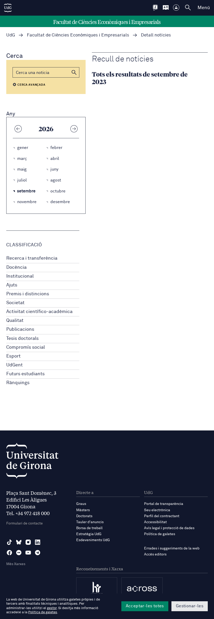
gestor (52, 608)
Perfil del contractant (161, 516)
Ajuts (11, 285)
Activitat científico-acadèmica (39, 311)
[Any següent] (74, 128)
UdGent (14, 365)
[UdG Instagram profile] (28, 542)
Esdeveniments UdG (93, 540)
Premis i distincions (27, 294)
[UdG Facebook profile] (9, 552)
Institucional (20, 276)
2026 (46, 128)
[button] (74, 72)
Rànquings (17, 382)
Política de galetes (159, 534)
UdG (10, 35)
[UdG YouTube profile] (28, 552)
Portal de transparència (163, 504)
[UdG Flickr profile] (19, 552)
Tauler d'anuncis (90, 522)
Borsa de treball (89, 528)
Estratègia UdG (89, 534)
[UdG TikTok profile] (9, 542)
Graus (81, 504)
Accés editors (155, 554)
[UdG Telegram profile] (37, 552)
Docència (16, 267)
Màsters (83, 510)
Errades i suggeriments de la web (171, 548)
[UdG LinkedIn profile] (37, 542)
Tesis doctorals (22, 338)
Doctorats (84, 516)
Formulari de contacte (24, 523)
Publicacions (20, 329)
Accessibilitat (155, 522)
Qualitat (14, 320)
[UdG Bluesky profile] (19, 542)
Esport (13, 356)
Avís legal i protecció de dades (169, 528)
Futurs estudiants (25, 374)
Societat (15, 303)
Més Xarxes (15, 564)
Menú (204, 7)
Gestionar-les (189, 606)
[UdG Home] (8, 8)
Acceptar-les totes (145, 606)
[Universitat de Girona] (32, 462)
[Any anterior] (18, 128)
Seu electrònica (157, 510)
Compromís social (25, 347)
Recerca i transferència (31, 258)
